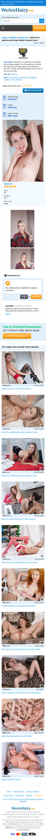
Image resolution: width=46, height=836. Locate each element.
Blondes (24, 77)
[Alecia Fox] (23, 151)
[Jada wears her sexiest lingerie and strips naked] (23, 628)
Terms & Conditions (32, 791)
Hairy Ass (16, 77)
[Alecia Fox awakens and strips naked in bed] (23, 454)
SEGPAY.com (9, 828)
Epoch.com (14, 824)
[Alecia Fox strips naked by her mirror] (23, 367)
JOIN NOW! (39, 28)
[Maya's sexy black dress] (23, 758)
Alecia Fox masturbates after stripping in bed (20, 432)
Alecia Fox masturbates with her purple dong (20, 562)
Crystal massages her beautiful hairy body (18, 605)
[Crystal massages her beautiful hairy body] (23, 584)
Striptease (32, 77)
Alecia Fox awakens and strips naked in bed (19, 475)
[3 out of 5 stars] (26, 85)
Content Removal (23, 830)
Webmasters (19, 795)
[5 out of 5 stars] (31, 85)
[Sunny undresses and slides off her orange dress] (23, 671)
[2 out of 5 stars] (24, 85)
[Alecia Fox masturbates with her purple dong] (23, 541)
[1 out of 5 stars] (21, 85)
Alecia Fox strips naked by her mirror (16, 388)
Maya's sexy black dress (11, 779)
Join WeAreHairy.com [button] (17, 335)
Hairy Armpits (16, 79)
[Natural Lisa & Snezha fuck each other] (23, 715)
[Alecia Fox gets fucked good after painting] (23, 498)
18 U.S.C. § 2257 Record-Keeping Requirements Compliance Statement (23, 800)
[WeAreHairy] (23, 808)
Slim (10, 77)
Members (29, 795)
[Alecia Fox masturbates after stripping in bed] (23, 411)
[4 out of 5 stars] (29, 85)
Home (5, 37)
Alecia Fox (23, 37)
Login (24, 296)
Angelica (14, 74)
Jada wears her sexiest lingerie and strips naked (21, 649)
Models (13, 37)
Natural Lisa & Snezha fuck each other (17, 736)
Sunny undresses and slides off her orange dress (21, 692)
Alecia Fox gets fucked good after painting (19, 519)
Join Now (36, 296)
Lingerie (7, 79)
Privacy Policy (8, 795)
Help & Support (18, 791)
